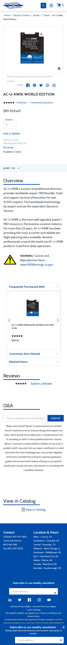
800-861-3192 (10, 544)
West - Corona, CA (43, 536)
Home (7, 15)
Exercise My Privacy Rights (44, 606)
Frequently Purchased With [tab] (27, 287)
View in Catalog (35, 509)
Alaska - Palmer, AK (43, 560)
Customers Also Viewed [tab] (24, 354)
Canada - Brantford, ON (45, 564)
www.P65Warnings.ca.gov (36, 264)
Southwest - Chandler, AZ (46, 540)
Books (36, 15)
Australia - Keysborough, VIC (47, 568)
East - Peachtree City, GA (46, 556)
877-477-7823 (20, 536)
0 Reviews (21, 102)
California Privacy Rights (20, 606)
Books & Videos (22, 15)
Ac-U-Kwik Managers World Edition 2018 (33, 326)
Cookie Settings (33, 609)
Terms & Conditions (48, 613)
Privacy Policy (33, 616)
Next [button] (57, 320)
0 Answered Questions (41, 102)
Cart (63, 5)
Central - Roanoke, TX (44, 544)
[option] (33, 49)
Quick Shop (33, 341)
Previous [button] (9, 320)
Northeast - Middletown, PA (47, 552)
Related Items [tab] (18, 362)
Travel (46, 15)
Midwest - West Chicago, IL (47, 548)
